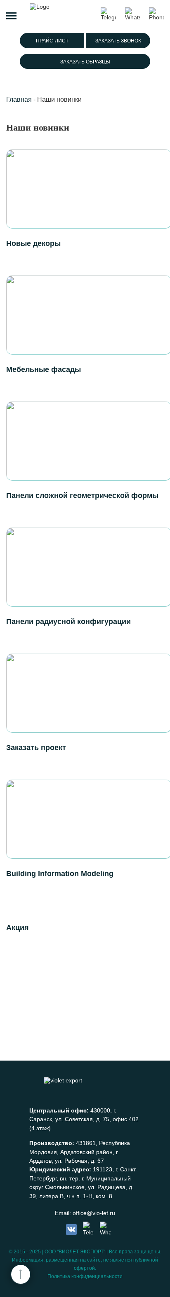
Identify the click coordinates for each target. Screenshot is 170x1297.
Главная (19, 99)
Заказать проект (36, 747)
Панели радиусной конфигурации (68, 621)
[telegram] (88, 1229)
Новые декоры (33, 243)
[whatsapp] (105, 1229)
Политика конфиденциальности (85, 1276)
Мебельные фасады (43, 369)
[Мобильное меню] (11, 14)
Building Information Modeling (59, 873)
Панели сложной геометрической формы (82, 495)
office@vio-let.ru (94, 1213)
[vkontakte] (71, 1229)
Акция (17, 927)
